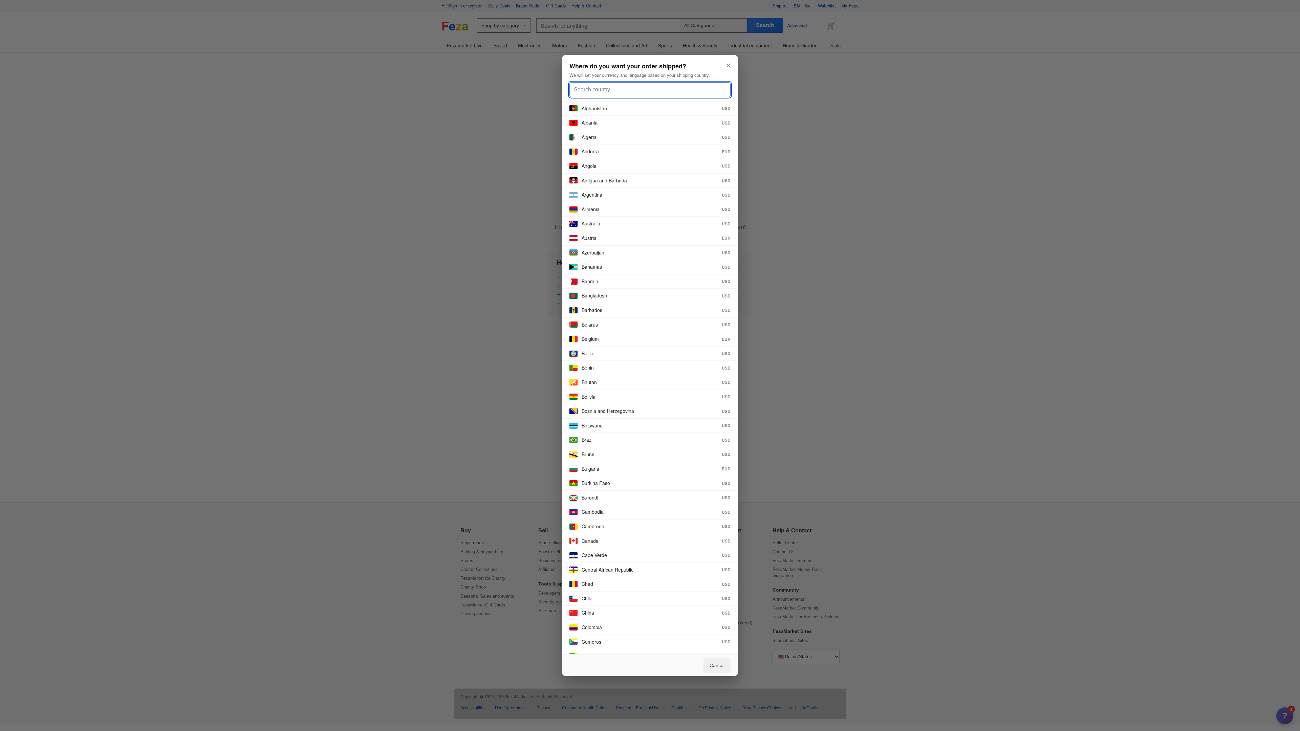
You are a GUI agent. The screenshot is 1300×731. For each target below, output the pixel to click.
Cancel (717, 665)
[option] (650, 109)
